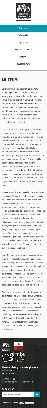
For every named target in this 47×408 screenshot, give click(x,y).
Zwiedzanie (23, 35)
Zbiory (23, 56)
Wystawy (23, 42)
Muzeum (23, 28)
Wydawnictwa (23, 64)
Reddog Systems (26, 402)
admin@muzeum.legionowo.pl (21, 382)
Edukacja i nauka (23, 49)
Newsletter (8, 388)
